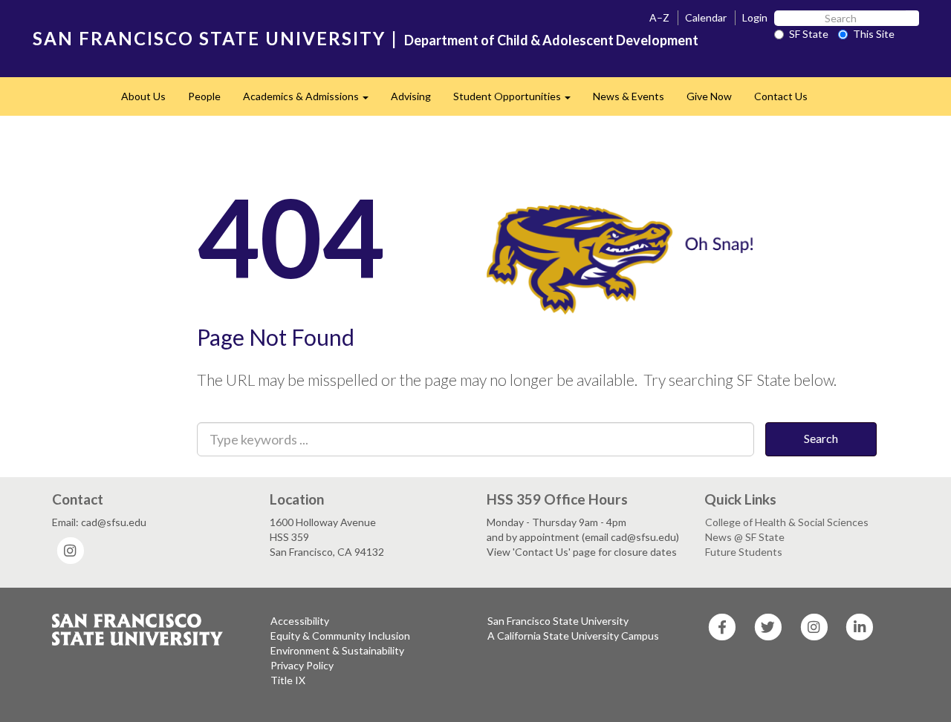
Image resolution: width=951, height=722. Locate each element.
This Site (874, 33)
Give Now (709, 96)
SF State (808, 33)
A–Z (659, 17)
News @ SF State (745, 537)
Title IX (287, 680)
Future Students (743, 551)
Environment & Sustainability (337, 650)
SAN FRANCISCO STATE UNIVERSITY (209, 38)
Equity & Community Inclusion (340, 635)
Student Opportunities (517, 100)
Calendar (706, 17)
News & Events (628, 96)
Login (754, 17)
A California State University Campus (573, 635)
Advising (411, 96)
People (204, 96)
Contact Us (781, 96)
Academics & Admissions (311, 100)
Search (821, 438)
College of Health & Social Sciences (787, 522)
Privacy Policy (302, 665)
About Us (143, 96)
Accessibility (299, 620)
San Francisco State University (558, 620)
